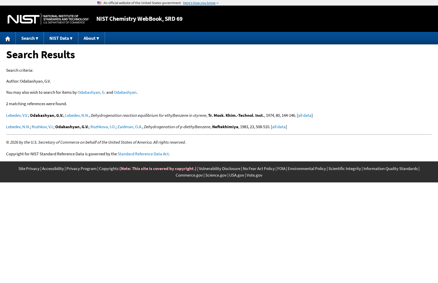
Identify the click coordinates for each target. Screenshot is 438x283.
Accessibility (53, 168)
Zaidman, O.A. (129, 126)
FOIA (281, 168)
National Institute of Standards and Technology (48, 19)
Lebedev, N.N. (77, 115)
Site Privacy (29, 168)
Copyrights (109, 168)
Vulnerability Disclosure (219, 168)
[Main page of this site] (8, 38)
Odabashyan (125, 92)
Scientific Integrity (344, 168)
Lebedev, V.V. (17, 115)
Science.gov (216, 175)
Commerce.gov (189, 175)
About (90, 38)
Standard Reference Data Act (143, 154)
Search (28, 38)
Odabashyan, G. (91, 92)
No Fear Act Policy (259, 168)
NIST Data (59, 38)
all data (305, 115)
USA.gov (236, 175)
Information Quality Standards (390, 168)
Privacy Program (81, 168)
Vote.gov (254, 175)
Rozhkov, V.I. (42, 126)
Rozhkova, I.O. (103, 126)
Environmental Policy (307, 168)
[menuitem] (8, 38)
